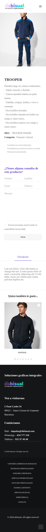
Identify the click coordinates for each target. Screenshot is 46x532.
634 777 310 (23, 435)
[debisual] (14, 6)
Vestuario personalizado (22, 483)
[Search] (33, 6)
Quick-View (38, 305)
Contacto (22, 502)
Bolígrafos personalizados (22, 469)
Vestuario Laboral (24, 137)
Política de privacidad (17, 229)
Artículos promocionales (22, 478)
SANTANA (22, 352)
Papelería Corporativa (22, 473)
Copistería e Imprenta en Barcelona (22, 464)
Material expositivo (22, 488)
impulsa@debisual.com (22, 431)
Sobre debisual (22, 497)
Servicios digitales (22, 492)
